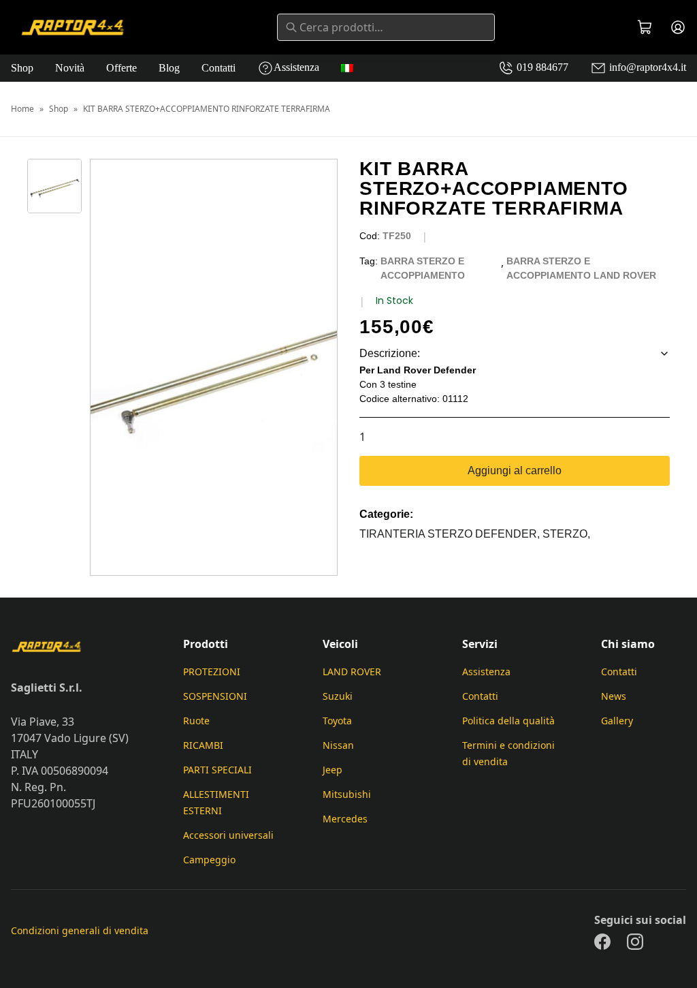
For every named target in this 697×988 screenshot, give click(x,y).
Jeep (332, 769)
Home (22, 109)
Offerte (121, 68)
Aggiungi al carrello (515, 470)
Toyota (337, 720)
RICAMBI (203, 745)
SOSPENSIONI (215, 696)
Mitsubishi (347, 794)
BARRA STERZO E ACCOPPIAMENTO (422, 268)
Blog (169, 68)
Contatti (218, 68)
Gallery (617, 720)
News (613, 696)
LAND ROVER (352, 671)
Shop (22, 68)
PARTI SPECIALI (217, 769)
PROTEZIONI (211, 671)
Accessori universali (228, 835)
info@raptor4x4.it (646, 67)
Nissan (338, 745)
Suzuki (338, 696)
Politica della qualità (508, 720)
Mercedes (345, 818)
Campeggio (209, 859)
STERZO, (566, 534)
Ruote (196, 720)
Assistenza (296, 67)
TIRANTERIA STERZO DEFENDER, (450, 534)
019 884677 (541, 67)
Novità (69, 68)
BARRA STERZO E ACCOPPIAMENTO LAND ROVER (581, 268)
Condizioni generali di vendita (79, 930)
